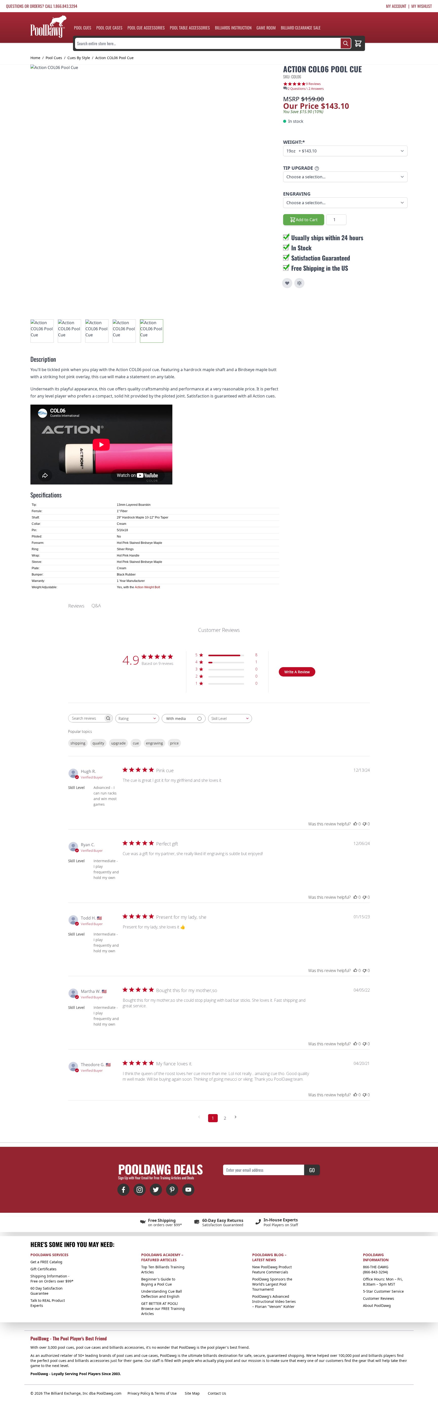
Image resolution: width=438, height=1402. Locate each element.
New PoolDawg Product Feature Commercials (272, 1269)
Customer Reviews (378, 1298)
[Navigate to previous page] (201, 1117)
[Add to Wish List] (287, 283)
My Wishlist (421, 6)
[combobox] (137, 718)
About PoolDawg (377, 1305)
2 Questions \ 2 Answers (306, 88)
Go (312, 1170)
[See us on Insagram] (140, 1190)
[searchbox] (85, 718)
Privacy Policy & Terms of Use (152, 1393)
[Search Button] (345, 43)
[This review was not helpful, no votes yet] (364, 824)
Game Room (266, 28)
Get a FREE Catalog (46, 1261)
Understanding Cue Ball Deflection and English (161, 1294)
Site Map (192, 1393)
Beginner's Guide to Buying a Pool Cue (158, 1282)
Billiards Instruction (233, 28)
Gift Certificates (43, 1269)
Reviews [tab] (76, 606)
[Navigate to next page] (237, 1117)
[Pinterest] (172, 1190)
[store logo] (48, 26)
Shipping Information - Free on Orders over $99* (52, 1279)
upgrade (118, 743)
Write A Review (297, 671)
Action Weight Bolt (147, 587)
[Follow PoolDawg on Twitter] (156, 1190)
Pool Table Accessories (190, 28)
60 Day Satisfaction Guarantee (46, 1291)
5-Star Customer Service (383, 1291)
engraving (154, 743)
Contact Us (217, 1393)
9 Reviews (313, 84)
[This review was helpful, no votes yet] (355, 824)
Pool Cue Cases (109, 28)
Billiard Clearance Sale (301, 28)
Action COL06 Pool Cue (114, 57)
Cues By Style (78, 57)
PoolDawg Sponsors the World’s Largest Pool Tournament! (272, 1284)
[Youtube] (188, 1190)
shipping (77, 743)
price (174, 743)
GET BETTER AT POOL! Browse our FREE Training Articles (163, 1308)
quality (98, 743)
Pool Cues (82, 28)
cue (136, 743)
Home (35, 57)
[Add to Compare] (299, 283)
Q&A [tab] (96, 605)
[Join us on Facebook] (123, 1190)
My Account (396, 6)
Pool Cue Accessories (146, 28)
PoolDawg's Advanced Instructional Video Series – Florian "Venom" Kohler (274, 1301)
